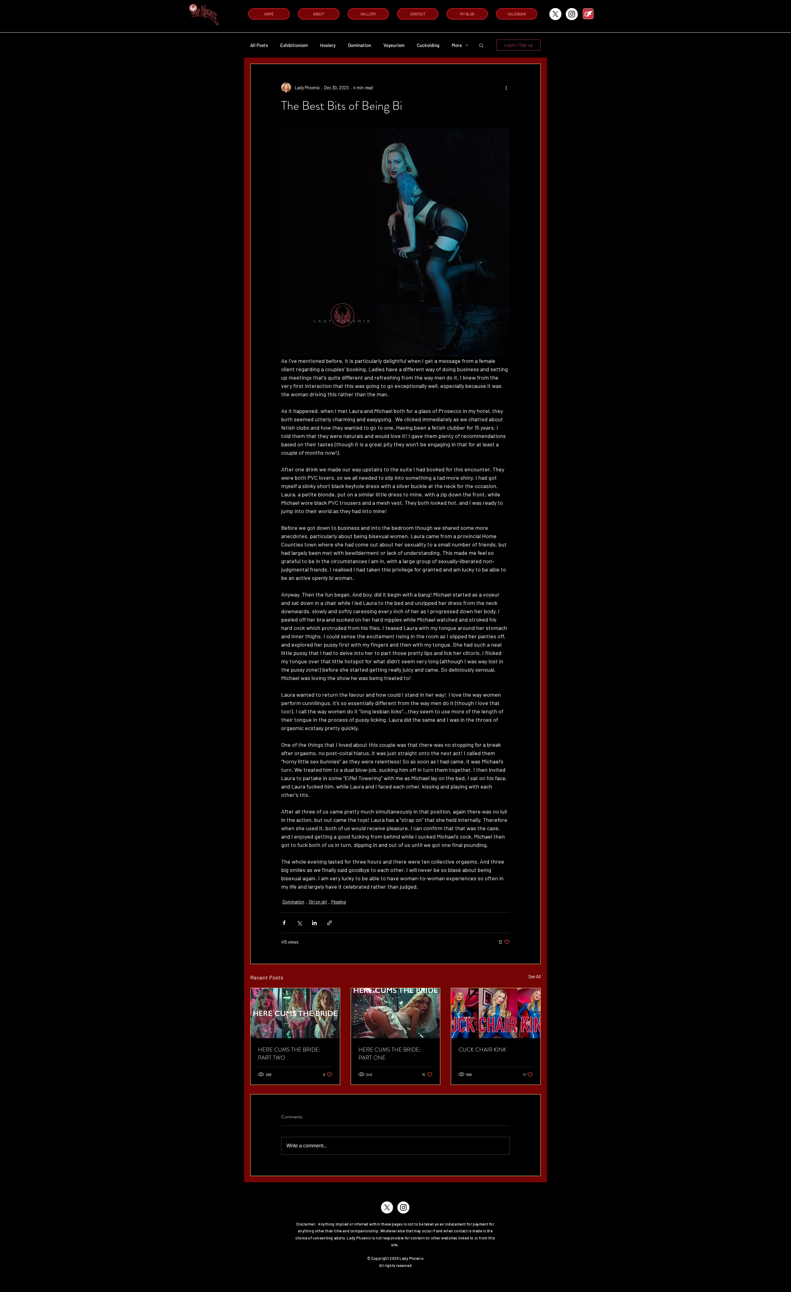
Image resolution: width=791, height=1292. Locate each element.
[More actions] (506, 87)
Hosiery (328, 45)
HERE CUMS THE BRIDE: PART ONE (389, 1054)
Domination (359, 45)
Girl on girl (318, 901)
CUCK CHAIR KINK (482, 1050)
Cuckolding (428, 45)
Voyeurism (393, 45)
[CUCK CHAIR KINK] (495, 1013)
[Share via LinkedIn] (314, 923)
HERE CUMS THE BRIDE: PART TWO (289, 1054)
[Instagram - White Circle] (572, 14)
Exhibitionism (294, 45)
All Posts (259, 45)
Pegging (338, 901)
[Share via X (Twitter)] (299, 923)
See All (534, 976)
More (457, 45)
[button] (481, 45)
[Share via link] (329, 923)
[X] (555, 14)
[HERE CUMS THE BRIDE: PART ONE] (395, 1013)
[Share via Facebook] (284, 923)
